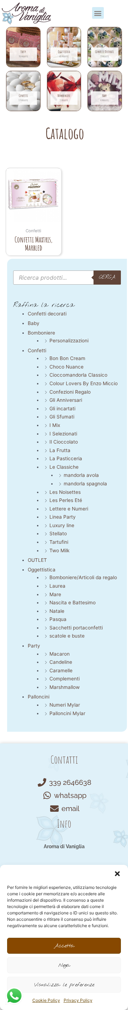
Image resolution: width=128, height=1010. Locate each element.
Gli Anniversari (65, 400)
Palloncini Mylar (67, 713)
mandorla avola (81, 475)
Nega (64, 965)
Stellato (58, 533)
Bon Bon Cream (67, 358)
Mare (55, 594)
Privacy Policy (78, 1000)
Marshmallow (64, 687)
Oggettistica (41, 569)
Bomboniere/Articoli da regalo (83, 577)
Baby (33, 323)
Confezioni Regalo (70, 392)
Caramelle (61, 670)
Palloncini (38, 697)
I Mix (54, 425)
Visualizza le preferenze (64, 984)
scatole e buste (67, 636)
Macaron (59, 654)
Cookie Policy (46, 1000)
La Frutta (59, 450)
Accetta (64, 945)
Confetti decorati (47, 313)
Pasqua (57, 619)
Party (34, 646)
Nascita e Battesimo (72, 602)
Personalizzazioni (69, 340)
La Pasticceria (65, 458)
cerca (107, 277)
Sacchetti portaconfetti (76, 627)
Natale (56, 611)
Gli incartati (62, 408)
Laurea (57, 586)
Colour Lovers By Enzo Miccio (83, 383)
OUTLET (37, 560)
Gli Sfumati (61, 417)
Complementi (64, 678)
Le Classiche (64, 467)
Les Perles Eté (65, 500)
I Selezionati (63, 433)
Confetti (37, 350)
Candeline (60, 662)
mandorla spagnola (85, 483)
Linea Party (62, 517)
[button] (117, 873)
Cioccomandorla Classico (78, 375)
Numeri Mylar (64, 705)
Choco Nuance (66, 367)
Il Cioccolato (63, 442)
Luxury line (61, 525)
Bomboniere (41, 333)
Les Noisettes (65, 492)
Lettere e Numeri (68, 509)
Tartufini (58, 542)
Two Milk (59, 550)
